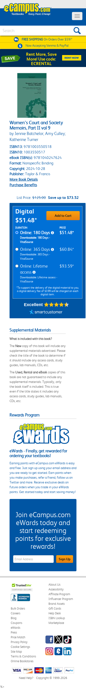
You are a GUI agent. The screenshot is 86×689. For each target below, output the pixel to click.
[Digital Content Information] (52, 233)
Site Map (16, 651)
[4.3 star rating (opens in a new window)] (56, 304)
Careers (15, 613)
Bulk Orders (18, 608)
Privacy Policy (19, 642)
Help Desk (54, 613)
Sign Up (64, 559)
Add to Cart (63, 216)
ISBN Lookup (56, 618)
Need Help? (26, 678)
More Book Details (24, 179)
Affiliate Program (59, 594)
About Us (54, 584)
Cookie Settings (20, 647)
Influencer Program (60, 599)
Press (14, 632)
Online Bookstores (22, 661)
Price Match (18, 637)
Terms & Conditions (23, 656)
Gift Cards (54, 608)
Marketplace (56, 623)
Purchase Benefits (23, 185)
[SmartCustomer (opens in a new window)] (46, 312)
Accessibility (56, 589)
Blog (13, 618)
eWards (15, 627)
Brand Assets (56, 603)
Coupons (16, 623)
